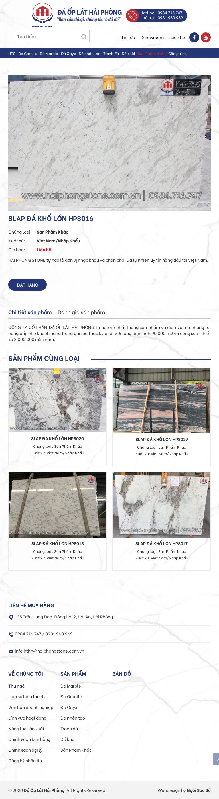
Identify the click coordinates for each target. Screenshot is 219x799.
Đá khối (128, 53)
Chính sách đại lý (25, 750)
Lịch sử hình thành (26, 696)
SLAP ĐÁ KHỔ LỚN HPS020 (57, 438)
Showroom (153, 37)
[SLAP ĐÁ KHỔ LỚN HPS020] (57, 399)
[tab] (30, 312)
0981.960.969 (170, 17)
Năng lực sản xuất (26, 728)
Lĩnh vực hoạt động (27, 717)
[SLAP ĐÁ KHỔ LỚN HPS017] (161, 504)
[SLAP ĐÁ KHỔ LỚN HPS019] (161, 400)
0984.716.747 (170, 12)
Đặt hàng (27, 284)
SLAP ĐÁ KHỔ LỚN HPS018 (57, 543)
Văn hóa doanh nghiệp (30, 707)
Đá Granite (27, 53)
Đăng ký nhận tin (25, 760)
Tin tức (128, 37)
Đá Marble (49, 53)
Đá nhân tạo (89, 53)
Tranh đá (111, 53)
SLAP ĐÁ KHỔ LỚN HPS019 (161, 439)
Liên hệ (178, 37)
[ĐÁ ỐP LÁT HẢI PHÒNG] (42, 14)
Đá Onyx (68, 53)
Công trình (177, 53)
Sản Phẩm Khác (151, 53)
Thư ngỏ (16, 685)
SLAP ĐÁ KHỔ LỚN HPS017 (161, 543)
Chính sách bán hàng (29, 739)
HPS (11, 53)
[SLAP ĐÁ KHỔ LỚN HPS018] (57, 504)
